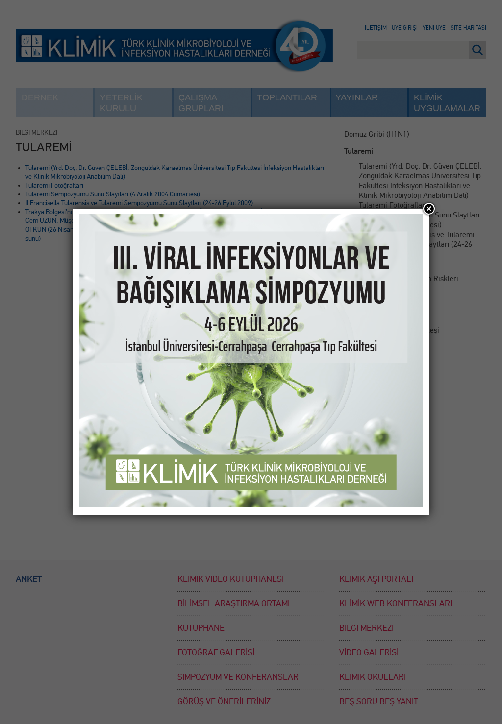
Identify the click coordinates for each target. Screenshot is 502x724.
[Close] (429, 208)
